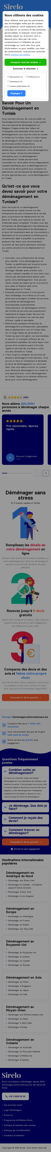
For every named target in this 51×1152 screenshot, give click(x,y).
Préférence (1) (34, 77)
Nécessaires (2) (16, 77)
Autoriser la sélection (24, 68)
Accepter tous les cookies (24, 62)
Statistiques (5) (16, 81)
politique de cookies (20, 54)
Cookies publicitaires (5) (20, 86)
